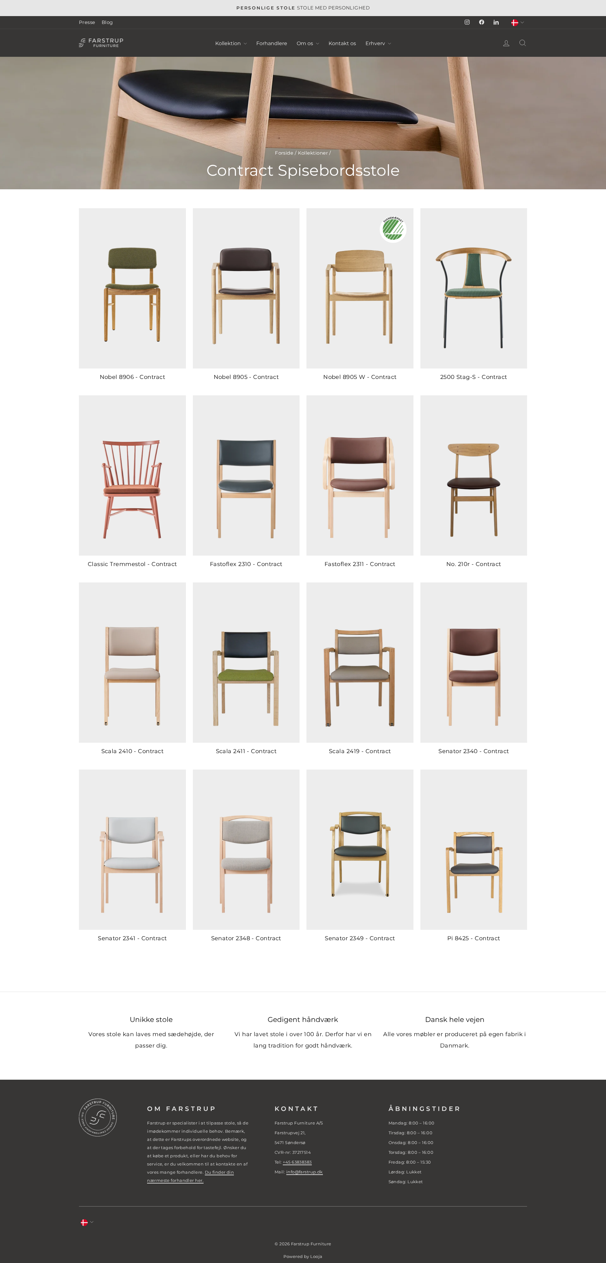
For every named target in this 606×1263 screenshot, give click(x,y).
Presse (87, 22)
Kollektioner (313, 153)
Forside (284, 153)
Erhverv (375, 43)
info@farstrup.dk (304, 1171)
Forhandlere (271, 43)
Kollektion (228, 43)
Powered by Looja (302, 1256)
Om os (305, 43)
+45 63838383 (297, 1162)
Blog (107, 22)
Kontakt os (342, 43)
